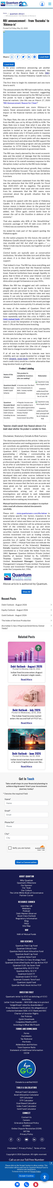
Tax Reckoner (26, 1039)
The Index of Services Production (16, 620)
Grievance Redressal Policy (26, 1123)
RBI (47, 73)
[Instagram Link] (42, 1139)
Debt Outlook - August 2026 (14, 604)
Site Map (26, 926)
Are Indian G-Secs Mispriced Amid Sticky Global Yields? (23, 626)
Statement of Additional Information (26, 1050)
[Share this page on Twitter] (23, 57)
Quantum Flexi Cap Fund (27, 945)
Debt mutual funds (11, 319)
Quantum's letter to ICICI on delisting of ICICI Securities (26, 997)
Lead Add (44, 57)
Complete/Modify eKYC (26, 1022)
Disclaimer (12, 1148)
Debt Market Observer (26, 913)
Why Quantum (26, 880)
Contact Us (26, 1117)
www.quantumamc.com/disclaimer (32, 513)
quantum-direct (17, 13)
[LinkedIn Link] (34, 1139)
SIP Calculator (26, 1097)
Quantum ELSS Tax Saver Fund (26, 965)
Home (5, 13)
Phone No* (9, 822)
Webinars (26, 908)
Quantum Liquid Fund (26, 982)
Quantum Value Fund (26, 957)
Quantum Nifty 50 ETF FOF (26, 968)
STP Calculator (26, 1100)
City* (7, 833)
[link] (15, 4)
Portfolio (26, 1042)
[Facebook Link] (11, 1139)
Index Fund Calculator (26, 1106)
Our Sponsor (26, 885)
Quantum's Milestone (26, 883)
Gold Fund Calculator (26, 1109)
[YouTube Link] (26, 1139)
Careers (26, 1120)
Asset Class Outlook (26, 916)
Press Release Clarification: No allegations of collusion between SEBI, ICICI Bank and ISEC (26, 1009)
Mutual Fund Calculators (26, 1092)
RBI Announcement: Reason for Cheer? (21, 103)
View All (26, 591)
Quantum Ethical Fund (26, 948)
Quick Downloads (26, 1019)
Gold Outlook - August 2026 (14, 615)
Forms (26, 1033)
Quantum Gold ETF (26, 974)
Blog (26, 921)
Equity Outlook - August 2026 (15, 610)
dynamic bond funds (18, 358)
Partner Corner (26, 895)
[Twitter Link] (19, 1139)
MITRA (26, 1131)
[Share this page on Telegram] (34, 57)
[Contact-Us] (26, 1184)
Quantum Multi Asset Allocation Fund (26, 951)
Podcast (26, 911)
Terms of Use (40, 1148)
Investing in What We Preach (26, 1025)
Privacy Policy (35, 1171)
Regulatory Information (26, 918)
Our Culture (26, 890)
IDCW (26, 1053)
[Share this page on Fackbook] (17, 57)
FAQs (26, 923)
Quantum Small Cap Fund (26, 954)
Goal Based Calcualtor (26, 1103)
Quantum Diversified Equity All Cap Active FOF (26, 962)
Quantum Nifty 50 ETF (26, 971)
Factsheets (26, 1036)
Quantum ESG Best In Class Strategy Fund (27, 960)
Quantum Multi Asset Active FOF (26, 985)
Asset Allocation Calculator (26, 1095)
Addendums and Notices (26, 1044)
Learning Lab (26, 906)
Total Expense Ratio (26, 1047)
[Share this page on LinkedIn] (29, 57)
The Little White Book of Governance (26, 893)
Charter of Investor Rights (26, 1013)
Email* (7, 810)
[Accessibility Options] (44, 1177)
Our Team (26, 888)
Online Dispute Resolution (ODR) (26, 1128)
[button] (49, 4)
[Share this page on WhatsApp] (12, 57)
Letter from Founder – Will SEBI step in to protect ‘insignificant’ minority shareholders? (26, 1003)
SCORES (26, 1126)
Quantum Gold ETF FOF (26, 976)
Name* (8, 799)
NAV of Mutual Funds (26, 934)
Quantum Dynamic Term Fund (26, 979)
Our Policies (26, 1016)
